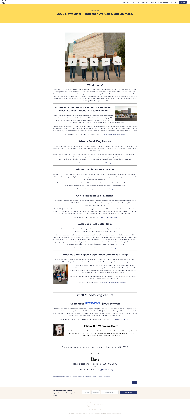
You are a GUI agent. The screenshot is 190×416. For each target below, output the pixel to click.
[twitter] (92, 409)
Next (134, 382)
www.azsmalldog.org (104, 163)
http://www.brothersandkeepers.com (114, 282)
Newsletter (95, 10)
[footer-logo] (95, 403)
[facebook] (89, 409)
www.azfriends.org (106, 189)
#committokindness (105, 376)
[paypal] (100, 409)
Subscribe (128, 392)
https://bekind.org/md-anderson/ (115, 134)
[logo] (4, 1)
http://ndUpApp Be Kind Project (120, 319)
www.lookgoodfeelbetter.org (106, 248)
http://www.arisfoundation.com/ (106, 217)
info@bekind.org (105, 369)
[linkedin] (97, 409)
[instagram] (95, 409)
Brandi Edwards (73, 376)
